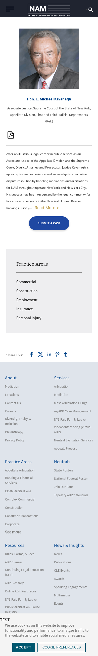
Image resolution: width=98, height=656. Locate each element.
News (58, 554)
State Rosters (64, 470)
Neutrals (62, 461)
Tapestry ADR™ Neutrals (71, 495)
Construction (27, 290)
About (11, 378)
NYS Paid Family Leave (70, 419)
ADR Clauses (14, 562)
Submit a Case (49, 223)
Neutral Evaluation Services (73, 440)
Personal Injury (28, 317)
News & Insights (69, 545)
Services (61, 378)
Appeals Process (65, 448)
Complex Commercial (20, 499)
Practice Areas (32, 263)
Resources (14, 545)
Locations (12, 394)
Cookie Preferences (61, 647)
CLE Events (62, 570)
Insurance (24, 308)
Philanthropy (14, 432)
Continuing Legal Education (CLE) (24, 572)
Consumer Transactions (21, 516)
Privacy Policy (14, 440)
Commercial (26, 281)
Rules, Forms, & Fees (19, 554)
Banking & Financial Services (19, 480)
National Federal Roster (71, 478)
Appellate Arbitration (19, 470)
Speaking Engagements (70, 587)
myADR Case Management (72, 411)
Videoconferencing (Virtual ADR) (72, 429)
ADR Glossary (14, 583)
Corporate (12, 524)
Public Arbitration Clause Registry (22, 609)
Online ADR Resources (20, 591)
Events (59, 603)
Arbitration (61, 386)
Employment (26, 299)
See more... (14, 532)
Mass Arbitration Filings (70, 403)
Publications (62, 562)
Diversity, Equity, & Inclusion (18, 421)
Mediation (12, 386)
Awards (59, 578)
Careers (10, 411)
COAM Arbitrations (18, 491)
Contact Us (13, 403)
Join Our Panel (64, 486)
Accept (23, 647)
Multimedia (62, 595)
